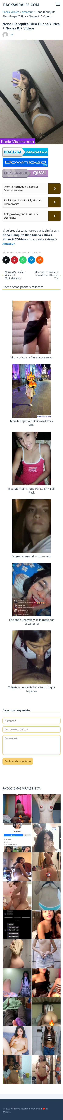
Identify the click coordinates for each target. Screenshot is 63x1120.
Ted (11, 34)
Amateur (27, 12)
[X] (6, 260)
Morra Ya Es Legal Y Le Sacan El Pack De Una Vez (46, 275)
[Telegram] (31, 260)
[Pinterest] (14, 260)
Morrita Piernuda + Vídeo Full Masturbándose (15, 275)
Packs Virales (10, 12)
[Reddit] (39, 260)
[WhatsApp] (23, 260)
